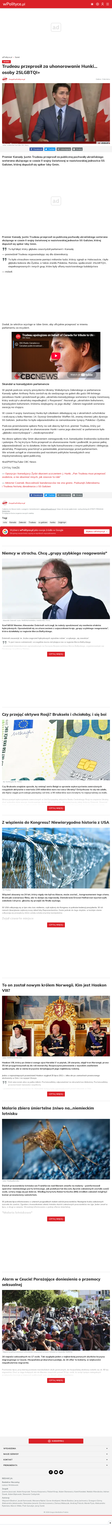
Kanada (13, 522)
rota (5, 522)
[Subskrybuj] (97, 4)
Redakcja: (7, 1478)
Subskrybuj (6, 511)
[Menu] (107, 4)
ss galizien (43, 522)
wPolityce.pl (7, 57)
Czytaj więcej (56, 654)
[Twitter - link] (61, 1472)
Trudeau (32, 522)
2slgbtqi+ (62, 522)
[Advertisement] (56, 295)
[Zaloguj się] (102, 4)
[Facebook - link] (51, 1472)
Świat (17, 57)
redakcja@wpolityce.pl (48, 509)
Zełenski (22, 522)
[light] (92, 4)
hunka (52, 522)
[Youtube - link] (56, 1472)
